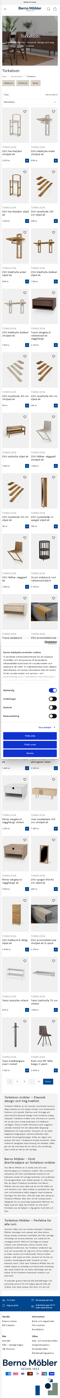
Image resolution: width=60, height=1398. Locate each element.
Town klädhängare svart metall (13, 1062)
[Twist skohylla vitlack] (15, 974)
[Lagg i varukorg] (27, 161)
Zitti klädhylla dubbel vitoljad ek (15, 334)
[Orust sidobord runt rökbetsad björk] (44, 551)
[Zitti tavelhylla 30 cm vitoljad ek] (15, 370)
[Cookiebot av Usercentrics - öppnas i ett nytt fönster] (44, 642)
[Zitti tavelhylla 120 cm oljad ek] (44, 185)
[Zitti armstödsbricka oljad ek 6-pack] (44, 612)
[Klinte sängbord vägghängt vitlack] (15, 793)
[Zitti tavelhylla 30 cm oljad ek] (15, 491)
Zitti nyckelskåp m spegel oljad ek (42, 518)
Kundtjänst (38, 1329)
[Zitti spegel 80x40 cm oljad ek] (44, 853)
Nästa (48, 1081)
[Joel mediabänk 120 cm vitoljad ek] (44, 793)
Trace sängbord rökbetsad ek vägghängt (41, 335)
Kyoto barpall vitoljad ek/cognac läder (44, 760)
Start (4, 76)
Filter (6, 94)
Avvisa (30, 753)
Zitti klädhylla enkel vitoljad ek (43, 153)
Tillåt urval (30, 744)
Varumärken (17, 76)
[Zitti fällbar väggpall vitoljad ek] (44, 430)
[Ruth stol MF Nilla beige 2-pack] (44, 1035)
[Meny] (5, 9)
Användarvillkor (40, 1349)
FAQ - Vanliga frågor (12, 1345)
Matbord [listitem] (8, 83)
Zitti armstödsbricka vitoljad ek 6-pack (43, 942)
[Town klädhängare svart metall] (15, 1035)
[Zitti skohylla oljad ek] (15, 430)
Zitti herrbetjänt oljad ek (15, 213)
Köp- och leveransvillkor (45, 1341)
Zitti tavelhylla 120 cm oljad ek (42, 213)
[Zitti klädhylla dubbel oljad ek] (44, 246)
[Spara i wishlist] (25, 111)
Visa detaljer (44, 727)
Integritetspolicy (41, 1345)
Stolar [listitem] (36, 83)
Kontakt (6, 1341)
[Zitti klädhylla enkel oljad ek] (15, 246)
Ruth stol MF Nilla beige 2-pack (42, 1062)
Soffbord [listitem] (22, 83)
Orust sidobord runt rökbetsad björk (43, 579)
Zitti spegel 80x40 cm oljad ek (42, 881)
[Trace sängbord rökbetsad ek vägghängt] (44, 306)
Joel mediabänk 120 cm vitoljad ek (43, 821)
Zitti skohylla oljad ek (15, 456)
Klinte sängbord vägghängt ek (12, 881)
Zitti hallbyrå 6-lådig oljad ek (14, 942)
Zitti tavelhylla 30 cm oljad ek (15, 518)
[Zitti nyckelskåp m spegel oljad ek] (44, 491)
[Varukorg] (55, 9)
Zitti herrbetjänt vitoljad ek (12, 153)
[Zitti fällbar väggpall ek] (15, 551)
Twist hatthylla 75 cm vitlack (44, 1002)
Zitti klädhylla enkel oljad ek (14, 274)
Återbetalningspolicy (43, 1353)
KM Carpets (8, 1325)
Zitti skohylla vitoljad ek (15, 760)
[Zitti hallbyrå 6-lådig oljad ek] (15, 914)
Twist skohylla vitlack (15, 1000)
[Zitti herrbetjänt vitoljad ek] (15, 125)
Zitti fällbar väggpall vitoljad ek (43, 458)
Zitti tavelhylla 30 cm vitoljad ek (15, 398)
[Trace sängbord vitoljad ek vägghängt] (15, 612)
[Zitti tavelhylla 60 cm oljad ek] (44, 370)
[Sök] (48, 9)
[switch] (53, 699)
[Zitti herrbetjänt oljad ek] (15, 185)
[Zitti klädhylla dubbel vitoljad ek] (15, 306)
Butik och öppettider (43, 1321)
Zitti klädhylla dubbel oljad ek (44, 274)
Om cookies (38, 1325)
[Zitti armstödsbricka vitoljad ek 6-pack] (44, 914)
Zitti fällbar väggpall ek (14, 579)
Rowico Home (9, 1321)
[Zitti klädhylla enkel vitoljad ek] (44, 125)
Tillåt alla (30, 736)
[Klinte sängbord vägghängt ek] (15, 853)
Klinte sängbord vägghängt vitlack (13, 821)
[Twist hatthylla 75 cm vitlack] (44, 974)
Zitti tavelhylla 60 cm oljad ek (44, 398)
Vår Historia (8, 1349)
